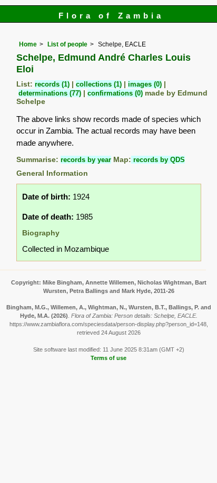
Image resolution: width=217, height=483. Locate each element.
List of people (67, 44)
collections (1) (99, 84)
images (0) (145, 84)
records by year (86, 160)
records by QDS (158, 160)
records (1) (52, 84)
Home (28, 44)
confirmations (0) (115, 93)
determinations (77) (49, 93)
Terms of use (108, 358)
